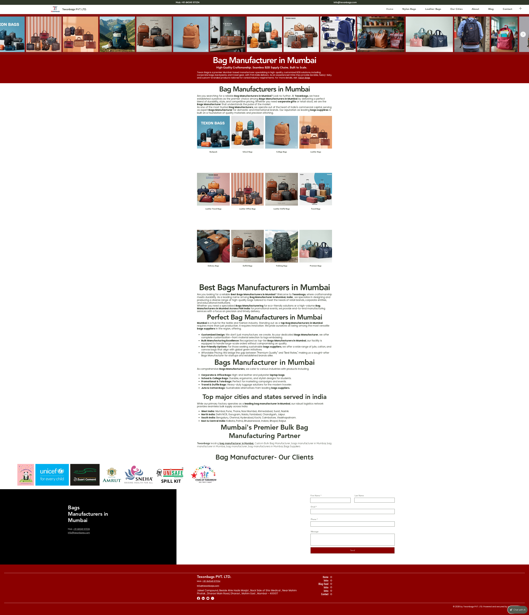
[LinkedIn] (203, 598)
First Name (315, 495)
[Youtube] (207, 598)
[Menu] (520, 8)
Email (313, 507)
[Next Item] (523, 34)
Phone (313, 519)
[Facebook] (198, 598)
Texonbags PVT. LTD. (214, 577)
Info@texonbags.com (345, 2)
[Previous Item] (6, 34)
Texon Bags (304, 77)
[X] (212, 598)
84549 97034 (192, 2)
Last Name (359, 495)
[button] (409, 9)
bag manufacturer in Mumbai (236, 443)
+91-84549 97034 (81, 529)
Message (315, 532)
